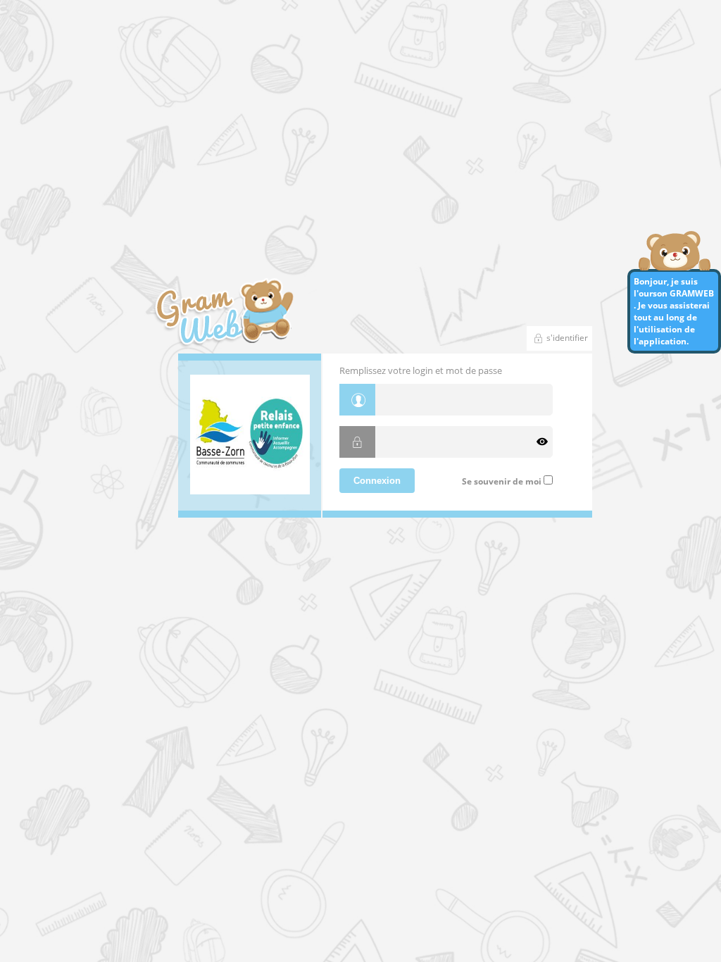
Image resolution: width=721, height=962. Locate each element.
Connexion (377, 480)
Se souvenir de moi (501, 481)
